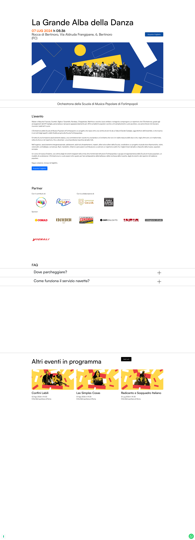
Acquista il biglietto (154, 34)
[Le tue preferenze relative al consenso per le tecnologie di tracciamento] (3, 536)
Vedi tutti (126, 359)
